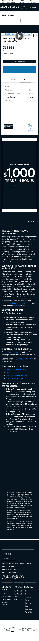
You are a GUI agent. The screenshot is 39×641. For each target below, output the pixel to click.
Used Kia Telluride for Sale (16, 376)
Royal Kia (3, 629)
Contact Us (10, 559)
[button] (33, 35)
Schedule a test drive (25, 359)
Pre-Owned (19, 587)
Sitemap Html (24, 629)
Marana (18, 352)
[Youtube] (17, 577)
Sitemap (18, 629)
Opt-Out (34, 629)
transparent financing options (13, 303)
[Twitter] (13, 577)
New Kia (29, 587)
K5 (26, 591)
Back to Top (33, 222)
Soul (26, 606)
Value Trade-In (7, 599)
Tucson (11, 352)
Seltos (27, 600)
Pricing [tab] (25, 79)
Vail (26, 352)
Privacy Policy (8, 629)
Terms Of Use (13, 629)
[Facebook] (4, 577)
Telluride (28, 612)
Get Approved (7, 596)
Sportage (28, 609)
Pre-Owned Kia (19, 591)
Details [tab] (13, 79)
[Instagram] (8, 577)
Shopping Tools (6, 588)
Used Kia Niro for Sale (14, 378)
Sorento (28, 603)
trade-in (16, 306)
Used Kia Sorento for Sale (16, 370)
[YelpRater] (21, 577)
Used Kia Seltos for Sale (15, 373)
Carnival (28, 597)
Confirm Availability (19, 61)
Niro (26, 594)
